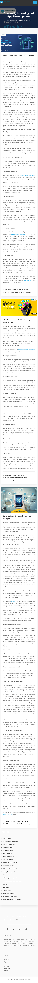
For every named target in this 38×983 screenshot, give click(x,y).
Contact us (7, 964)
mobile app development (27, 175)
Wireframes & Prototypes (10, 896)
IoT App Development (11, 292)
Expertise (6, 966)
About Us (6, 959)
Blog (5, 962)
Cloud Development (8, 856)
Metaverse (6, 875)
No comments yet (26, 292)
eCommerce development (10, 862)
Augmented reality (8, 850)
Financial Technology (9, 865)
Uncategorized (22, 477)
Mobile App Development (10, 878)
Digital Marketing (8, 859)
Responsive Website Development (12, 881)
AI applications (7, 838)
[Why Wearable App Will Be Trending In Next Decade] (20, 309)
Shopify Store (6, 887)
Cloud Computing (7, 853)
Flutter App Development (10, 869)
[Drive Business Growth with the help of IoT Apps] (20, 501)
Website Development (9, 893)
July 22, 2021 (8, 475)
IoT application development (19, 234)
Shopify (5, 884)
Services (6, 970)
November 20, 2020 (10, 821)
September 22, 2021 (10, 289)
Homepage (7, 968)
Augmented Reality (8, 847)
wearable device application (26, 349)
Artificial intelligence (9, 844)
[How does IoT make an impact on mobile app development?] (20, 44)
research (13, 601)
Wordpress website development (12, 899)
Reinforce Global (28, 280)
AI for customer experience (10, 841)
